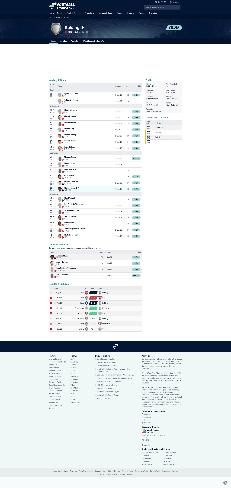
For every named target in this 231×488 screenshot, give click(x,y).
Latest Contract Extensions (107, 366)
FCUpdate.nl (146, 456)
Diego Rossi (53, 365)
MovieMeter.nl (147, 459)
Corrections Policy (141, 471)
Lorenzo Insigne (55, 359)
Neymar (52, 408)
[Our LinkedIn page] (164, 2)
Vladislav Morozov (71, 235)
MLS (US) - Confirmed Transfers (109, 382)
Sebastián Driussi (55, 376)
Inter (72, 394)
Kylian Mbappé (54, 388)
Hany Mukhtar (54, 368)
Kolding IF (74, 27)
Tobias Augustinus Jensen (74, 229)
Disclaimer (166, 471)
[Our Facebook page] (155, 2)
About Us (56, 471)
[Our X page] (161, 2)
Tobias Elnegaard (71, 100)
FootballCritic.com (169, 453)
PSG (72, 397)
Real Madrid (75, 388)
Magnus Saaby (70, 157)
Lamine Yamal (54, 399)
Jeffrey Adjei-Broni (71, 210)
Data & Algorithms (86, 471)
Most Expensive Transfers (94, 41)
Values (141, 13)
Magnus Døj (69, 128)
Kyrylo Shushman (71, 94)
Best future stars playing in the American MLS (114, 378)
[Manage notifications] (225, 483)
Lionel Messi (53, 379)
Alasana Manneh (70, 188)
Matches (63, 41)
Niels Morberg (70, 169)
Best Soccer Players (104, 388)
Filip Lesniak (69, 175)
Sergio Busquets (55, 371)
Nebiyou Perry (69, 222)
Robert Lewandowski (57, 385)
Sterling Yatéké (70, 216)
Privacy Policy (155, 471)
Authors (175, 471)
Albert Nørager (70, 116)
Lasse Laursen (70, 122)
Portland (74, 368)
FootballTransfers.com (150, 452)
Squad (53, 41)
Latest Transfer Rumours (106, 362)
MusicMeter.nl (168, 459)
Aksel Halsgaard (70, 110)
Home (51, 13)
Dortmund (74, 379)
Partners (64, 471)
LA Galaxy (74, 362)
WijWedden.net (147, 461)
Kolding (66, 17)
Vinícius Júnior (54, 394)
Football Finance (74, 13)
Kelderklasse (167, 461)
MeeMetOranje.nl (169, 464)
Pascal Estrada (70, 141)
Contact (98, 471)
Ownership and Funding (111, 471)
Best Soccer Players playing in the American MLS (115, 375)
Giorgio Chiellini (54, 373)
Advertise (73, 471)
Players (130, 13)
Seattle (73, 371)
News (59, 13)
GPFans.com (167, 456)
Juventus (74, 382)
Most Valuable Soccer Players (108, 392)
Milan (73, 385)
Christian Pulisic (55, 397)
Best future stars (103, 398)
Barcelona (74, 391)
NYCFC (73, 373)
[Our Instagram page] (158, 2)
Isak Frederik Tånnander (74, 204)
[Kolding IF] (56, 29)
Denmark (59, 17)
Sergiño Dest (53, 402)
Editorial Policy (127, 471)
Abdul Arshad (69, 198)
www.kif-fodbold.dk (153, 111)
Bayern (73, 399)
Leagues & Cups (105, 13)
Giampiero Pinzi (55, 382)
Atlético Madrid (76, 402)
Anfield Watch (147, 464)
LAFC (72, 359)
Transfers (89, 13)
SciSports (145, 383)
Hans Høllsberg (70, 147)
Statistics (153, 13)
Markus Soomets (71, 182)
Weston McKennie (55, 405)
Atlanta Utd (75, 376)
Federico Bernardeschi (57, 362)
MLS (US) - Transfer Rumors (107, 385)
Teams (119, 13)
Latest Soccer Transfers (106, 359)
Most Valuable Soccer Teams (108, 395)
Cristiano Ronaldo (55, 391)
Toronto (74, 365)
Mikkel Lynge (69, 163)
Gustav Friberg (70, 135)
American (176, 2)
